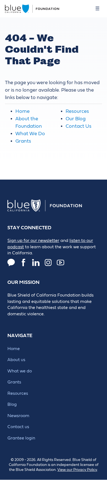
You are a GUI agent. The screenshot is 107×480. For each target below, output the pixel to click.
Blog (12, 404)
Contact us (18, 427)
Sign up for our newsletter (33, 240)
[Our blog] (11, 262)
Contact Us (78, 126)
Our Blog (76, 118)
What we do (19, 371)
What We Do (30, 133)
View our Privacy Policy (77, 470)
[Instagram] (48, 262)
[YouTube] (60, 262)
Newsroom (18, 416)
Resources (77, 111)
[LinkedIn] (36, 262)
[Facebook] (23, 262)
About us (16, 360)
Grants (23, 141)
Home (22, 111)
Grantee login (21, 438)
